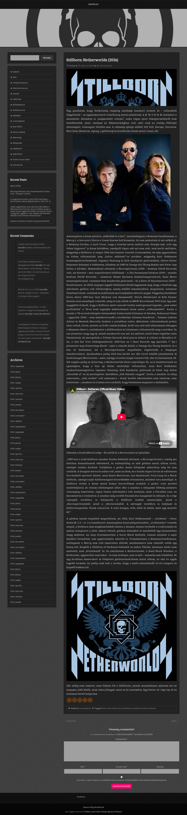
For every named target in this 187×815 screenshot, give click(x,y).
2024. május (15, 514)
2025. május (15, 448)
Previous (71, 721)
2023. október (16, 552)
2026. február (16, 399)
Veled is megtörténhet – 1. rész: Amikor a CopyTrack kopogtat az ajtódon (33, 310)
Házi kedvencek (20, 88)
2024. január (15, 536)
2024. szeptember (18, 492)
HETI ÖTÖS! (15, 186)
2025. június (15, 443)
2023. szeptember (18, 558)
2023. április (16, 585)
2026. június (15, 377)
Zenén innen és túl (21, 159)
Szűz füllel (17, 154)
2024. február (16, 530)
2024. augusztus (17, 498)
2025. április (16, 454)
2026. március (16, 393)
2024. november (17, 481)
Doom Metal (112, 708)
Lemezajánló (85, 708)
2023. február (16, 596)
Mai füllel (17, 126)
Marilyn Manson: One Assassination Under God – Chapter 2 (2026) (30, 192)
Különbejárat (19, 104)
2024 (104, 708)
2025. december (17, 410)
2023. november (17, 547)
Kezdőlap (93, 4)
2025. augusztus (17, 432)
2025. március (16, 459)
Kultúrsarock (19, 110)
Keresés (47, 57)
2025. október (16, 421)
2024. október (16, 487)
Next (174, 721)
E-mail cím (121, 766)
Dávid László (105, 65)
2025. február (16, 465)
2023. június (15, 574)
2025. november (17, 415)
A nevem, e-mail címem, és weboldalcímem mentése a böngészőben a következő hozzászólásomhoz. (121, 780)
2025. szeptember (18, 426)
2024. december (17, 476)
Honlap (160, 766)
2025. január (15, 470)
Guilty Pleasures (20, 82)
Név (83, 766)
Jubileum (17, 99)
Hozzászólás (121, 739)
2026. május (15, 382)
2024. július (15, 503)
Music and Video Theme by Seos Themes (103, 811)
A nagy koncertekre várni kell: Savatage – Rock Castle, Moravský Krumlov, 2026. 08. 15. (30, 200)
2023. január (15, 602)
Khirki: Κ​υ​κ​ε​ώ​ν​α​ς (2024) (29, 289)
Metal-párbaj (19, 132)
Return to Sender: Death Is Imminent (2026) (29, 221)
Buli (15, 77)
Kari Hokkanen (126, 708)
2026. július (15, 371)
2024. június (15, 509)
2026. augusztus (17, 366)
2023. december (17, 541)
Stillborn (152, 708)
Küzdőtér (17, 115)
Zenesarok (18, 165)
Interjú (16, 93)
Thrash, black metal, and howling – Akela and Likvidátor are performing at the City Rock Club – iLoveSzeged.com (34, 272)
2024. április (16, 519)
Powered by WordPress (93, 807)
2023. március (16, 591)
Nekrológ (17, 137)
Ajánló (16, 71)
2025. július (15, 437)
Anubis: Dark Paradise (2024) (31, 244)
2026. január (15, 404)
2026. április (16, 388)
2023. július (15, 569)
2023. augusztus (17, 563)
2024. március (16, 525)
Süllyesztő (17, 143)
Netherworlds (140, 708)
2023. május (15, 580)
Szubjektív (17, 148)
